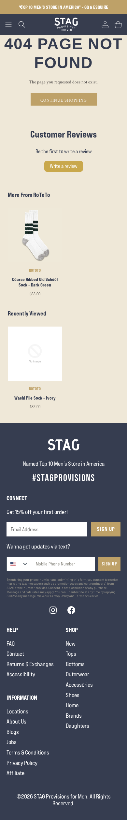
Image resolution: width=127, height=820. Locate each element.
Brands (74, 715)
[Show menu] (8, 24)
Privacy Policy (22, 762)
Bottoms (75, 664)
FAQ (11, 643)
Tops (71, 653)
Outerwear (77, 674)
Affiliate (15, 772)
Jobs (12, 742)
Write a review (64, 166)
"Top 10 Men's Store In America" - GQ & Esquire (63, 7)
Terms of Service (86, 596)
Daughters (77, 725)
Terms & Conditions (28, 752)
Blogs (13, 731)
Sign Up (106, 529)
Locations (17, 711)
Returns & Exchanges (30, 664)
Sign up (109, 564)
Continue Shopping (63, 100)
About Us (16, 721)
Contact (15, 653)
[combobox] (18, 564)
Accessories (79, 684)
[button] (106, 7)
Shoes (72, 695)
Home (72, 705)
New (71, 643)
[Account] (105, 24)
